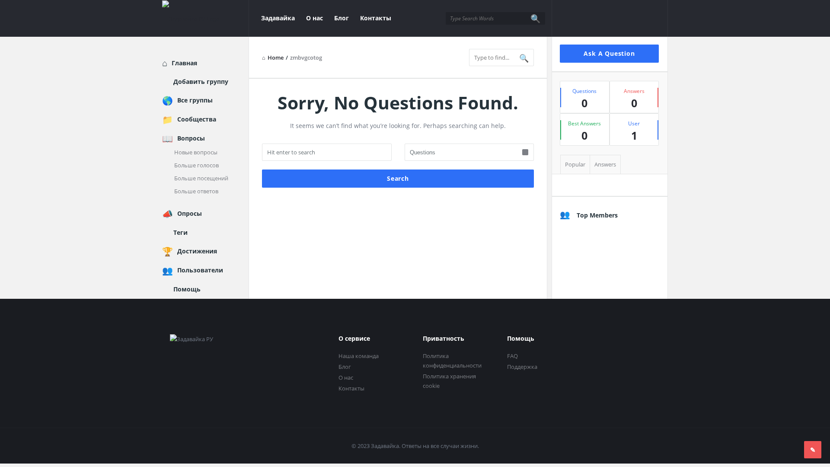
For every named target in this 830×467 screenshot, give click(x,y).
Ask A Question (609, 53)
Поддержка (522, 367)
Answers (605, 164)
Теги (180, 232)
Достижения (197, 251)
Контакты (375, 18)
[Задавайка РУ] (205, 18)
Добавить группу (200, 81)
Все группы (195, 100)
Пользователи (200, 270)
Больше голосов (196, 165)
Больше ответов (196, 191)
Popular (575, 164)
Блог (341, 18)
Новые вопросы (195, 152)
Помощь (187, 289)
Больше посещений (201, 178)
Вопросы (191, 138)
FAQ (512, 356)
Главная (184, 63)
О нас (314, 18)
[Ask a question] (812, 449)
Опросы (189, 213)
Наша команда (358, 356)
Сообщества (196, 119)
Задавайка (278, 18)
